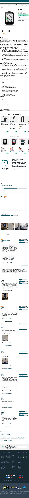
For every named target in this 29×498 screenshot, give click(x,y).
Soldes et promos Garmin (4, 440)
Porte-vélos (19, 460)
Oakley (13, 460)
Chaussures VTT (20, 458)
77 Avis (4, 34)
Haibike (13, 459)
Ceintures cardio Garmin (11, 437)
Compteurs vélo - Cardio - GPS (16, 433)
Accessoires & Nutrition (6, 5)
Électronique (2, 433)
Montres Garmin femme (4, 437)
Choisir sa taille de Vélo (9, 455)
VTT (18, 453)
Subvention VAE (8, 462)
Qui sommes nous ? (3, 452)
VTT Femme (19, 468)
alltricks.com (26, 453)
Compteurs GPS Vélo (8, 433)
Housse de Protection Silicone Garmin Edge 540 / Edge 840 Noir (22, 125)
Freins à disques (20, 463)
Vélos (18, 452)
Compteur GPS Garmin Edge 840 (4, 147)
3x (19, 12)
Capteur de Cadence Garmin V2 (4, 124)
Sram (12, 457)
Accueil (1, 5)
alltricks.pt (26, 456)
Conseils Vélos (8, 457)
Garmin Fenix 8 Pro (23, 437)
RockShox (13, 461)
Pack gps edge (10, 440)
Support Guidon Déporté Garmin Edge (13, 124)
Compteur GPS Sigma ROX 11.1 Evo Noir (13, 147)
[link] (16, 29)
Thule (12, 454)
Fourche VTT (19, 462)
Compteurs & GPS (16, 5)
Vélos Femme (19, 466)
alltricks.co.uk (26, 452)
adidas (13, 467)
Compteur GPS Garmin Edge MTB (22, 147)
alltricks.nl (26, 457)
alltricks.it (26, 455)
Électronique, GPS (11, 5)
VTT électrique (19, 461)
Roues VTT (19, 456)
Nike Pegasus (13, 466)
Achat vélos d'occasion (3, 461)
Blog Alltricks (2, 457)
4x (21, 12)
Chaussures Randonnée (21, 455)
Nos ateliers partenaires (9, 456)
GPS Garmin (24, 433)
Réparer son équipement (4, 467)
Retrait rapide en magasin (23, 17)
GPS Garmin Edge (3, 434)
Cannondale (13, 464)
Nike (12, 462)
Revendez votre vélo (8, 460)
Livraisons (7, 458)
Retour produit (8, 453)
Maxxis (13, 456)
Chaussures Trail (20, 465)
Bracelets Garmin (18, 437)
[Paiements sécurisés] (10, 476)
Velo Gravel (19, 467)
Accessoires (8, 434)
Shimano (13, 455)
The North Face (14, 465)
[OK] (27, 447)
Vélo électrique (20, 457)
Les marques (13, 451)
